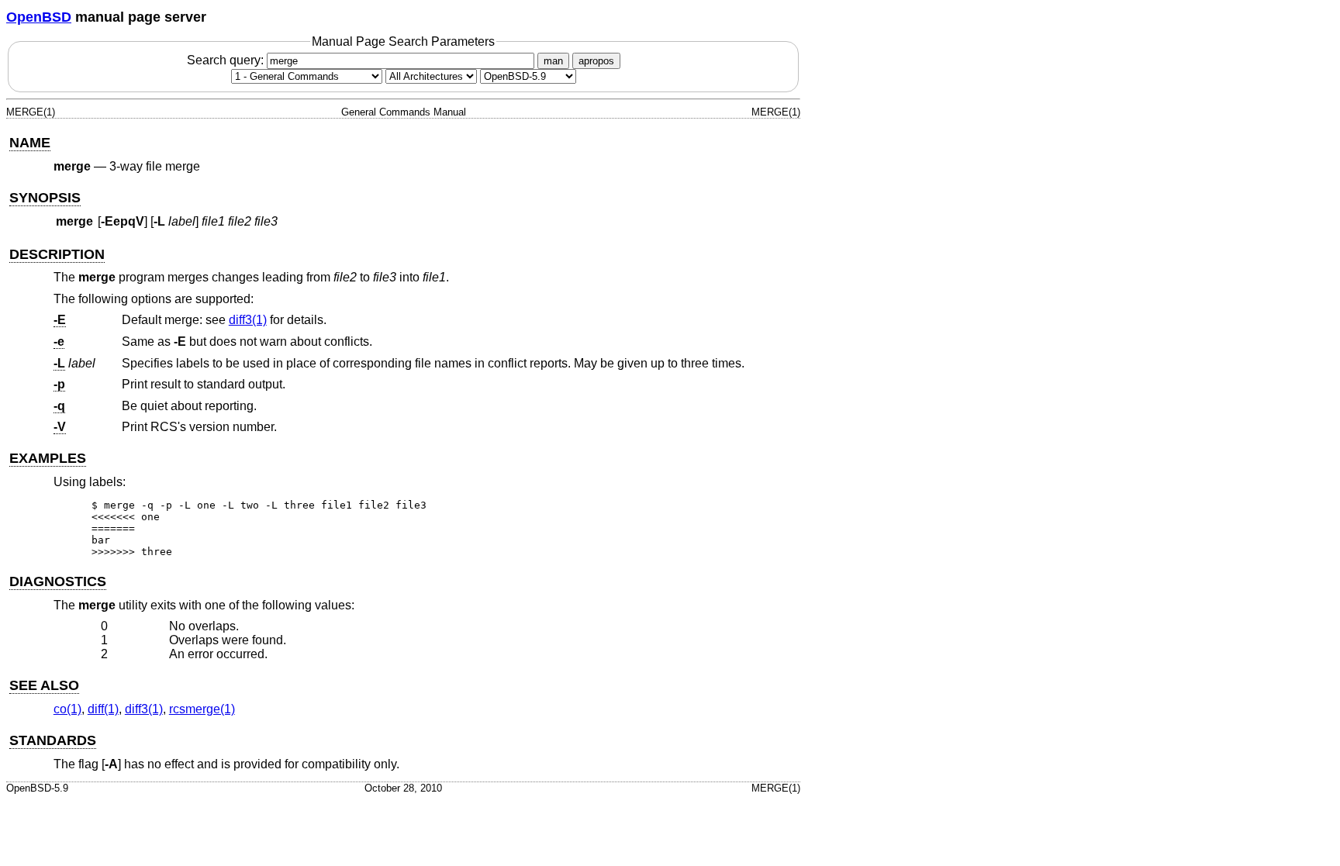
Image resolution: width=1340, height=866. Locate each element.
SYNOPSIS (45, 197)
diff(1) (103, 709)
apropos (596, 61)
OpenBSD (38, 17)
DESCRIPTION (57, 254)
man (553, 61)
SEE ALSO (44, 685)
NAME (29, 142)
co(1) (67, 709)
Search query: (227, 60)
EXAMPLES (47, 458)
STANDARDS (52, 740)
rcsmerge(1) (202, 709)
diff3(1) (248, 319)
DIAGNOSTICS (57, 581)
